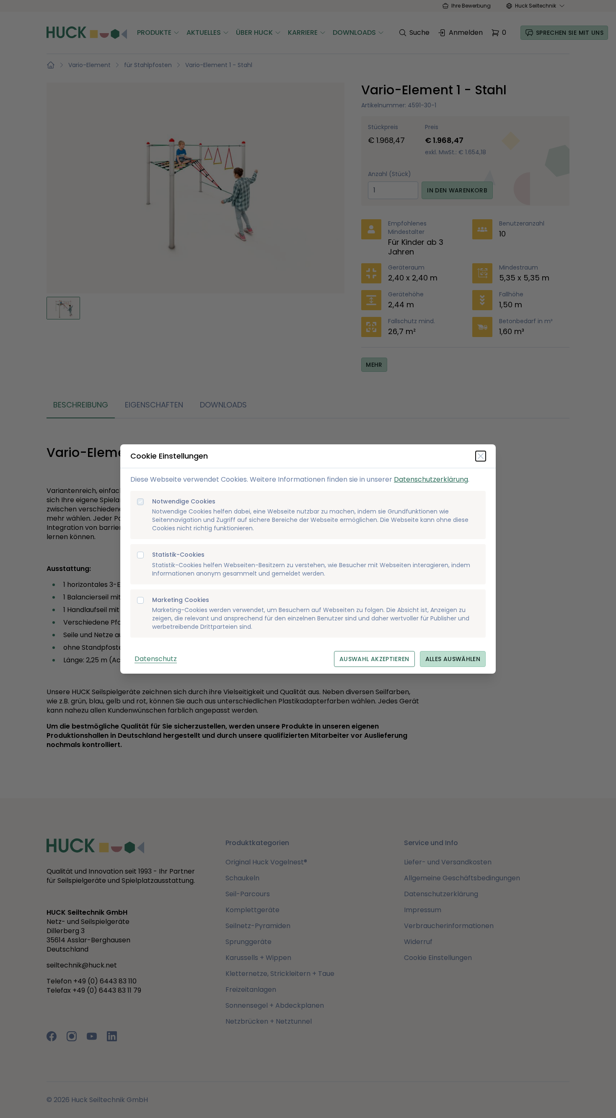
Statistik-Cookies (178, 555)
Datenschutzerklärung (431, 479)
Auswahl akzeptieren (374, 659)
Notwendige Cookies (183, 502)
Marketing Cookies (180, 600)
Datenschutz (156, 659)
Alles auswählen (452, 659)
